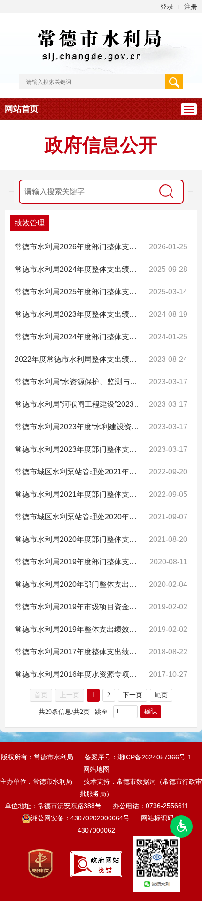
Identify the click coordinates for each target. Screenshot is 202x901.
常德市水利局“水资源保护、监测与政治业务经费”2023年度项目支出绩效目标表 (79, 382)
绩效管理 (30, 223)
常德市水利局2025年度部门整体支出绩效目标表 (79, 292)
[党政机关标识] (40, 863)
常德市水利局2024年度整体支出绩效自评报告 (79, 269)
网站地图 (96, 769)
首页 (40, 694)
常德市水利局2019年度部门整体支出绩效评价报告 (79, 562)
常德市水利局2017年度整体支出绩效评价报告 (79, 652)
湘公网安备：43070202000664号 (81, 818)
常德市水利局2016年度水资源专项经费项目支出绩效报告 (79, 674)
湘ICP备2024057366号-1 (154, 757)
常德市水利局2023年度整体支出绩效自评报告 (79, 314)
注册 (190, 6)
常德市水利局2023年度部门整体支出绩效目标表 (79, 449)
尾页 (161, 694)
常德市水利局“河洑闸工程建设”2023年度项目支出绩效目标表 (79, 404)
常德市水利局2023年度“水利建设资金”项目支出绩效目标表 (79, 427)
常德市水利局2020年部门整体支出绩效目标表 (79, 584)
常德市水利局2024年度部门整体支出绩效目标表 (79, 337)
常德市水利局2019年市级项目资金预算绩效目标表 (79, 607)
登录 (166, 6)
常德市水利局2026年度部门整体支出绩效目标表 (79, 247)
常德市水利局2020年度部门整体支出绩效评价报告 (79, 539)
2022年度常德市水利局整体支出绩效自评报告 (79, 359)
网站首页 (22, 108)
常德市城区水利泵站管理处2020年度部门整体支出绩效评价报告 (79, 517)
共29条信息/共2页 (64, 711)
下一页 (132, 694)
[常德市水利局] (101, 43)
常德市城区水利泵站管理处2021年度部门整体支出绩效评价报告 (79, 472)
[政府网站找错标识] (96, 863)
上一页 (69, 694)
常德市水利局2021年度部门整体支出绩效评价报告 (79, 494)
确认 (150, 711)
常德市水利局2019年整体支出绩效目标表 (79, 629)
